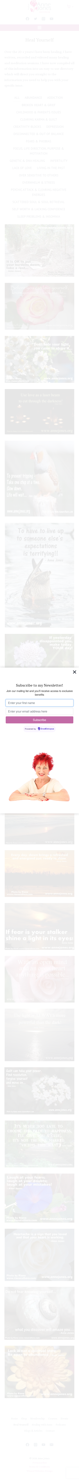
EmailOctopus (47, 729)
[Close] (74, 672)
